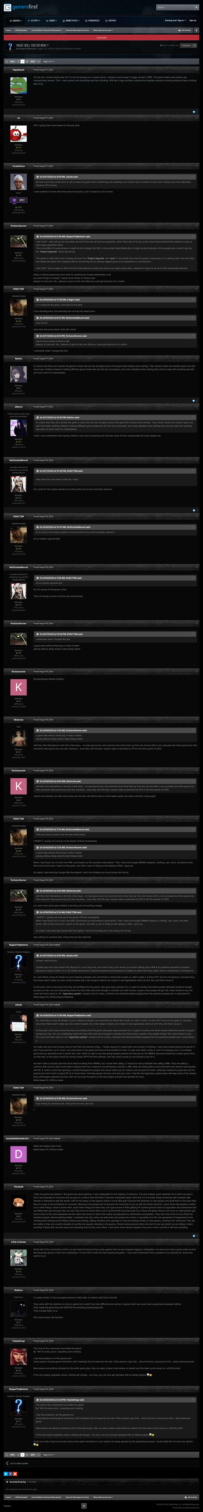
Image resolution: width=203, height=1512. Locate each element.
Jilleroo (18, 406)
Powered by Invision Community (186, 1508)
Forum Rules (93, 20)
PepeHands (18, 69)
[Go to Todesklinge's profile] (18, 1357)
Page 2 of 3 (48, 61)
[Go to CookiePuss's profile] (18, 182)
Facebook (196, 30)
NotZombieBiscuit (75, 317)
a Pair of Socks (18, 1242)
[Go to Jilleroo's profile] (18, 428)
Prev (12, 61)
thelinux (18, 1290)
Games (52, 20)
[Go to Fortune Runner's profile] (18, 241)
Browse (16, 20)
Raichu (18, 358)
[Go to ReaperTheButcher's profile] (10, 48)
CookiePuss (18, 166)
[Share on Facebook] (10, 1474)
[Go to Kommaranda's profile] (18, 687)
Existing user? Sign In (175, 20)
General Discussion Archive (68, 48)
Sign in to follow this (170, 45)
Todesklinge (18, 1341)
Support (112, 20)
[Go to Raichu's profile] (18, 374)
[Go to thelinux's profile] (18, 1308)
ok (18, 118)
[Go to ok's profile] (18, 134)
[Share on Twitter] (6, 1474)
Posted (43, 70)
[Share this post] (196, 70)
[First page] (7, 61)
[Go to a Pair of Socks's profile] (18, 1258)
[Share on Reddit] (15, 1474)
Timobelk (18, 1186)
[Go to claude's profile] (18, 1023)
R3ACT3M (18, 289)
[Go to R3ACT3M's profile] (18, 307)
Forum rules (101, 37)
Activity (34, 20)
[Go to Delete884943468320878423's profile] (18, 1154)
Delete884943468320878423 (21, 1138)
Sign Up (192, 20)
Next (33, 61)
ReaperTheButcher (27, 48)
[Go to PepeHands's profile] (18, 85)
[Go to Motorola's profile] (18, 738)
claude (69, 176)
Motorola (18, 719)
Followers (186, 45)
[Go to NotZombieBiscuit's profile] (18, 484)
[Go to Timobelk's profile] (18, 1202)
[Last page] (39, 61)
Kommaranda (18, 671)
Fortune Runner (18, 226)
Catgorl (71, 299)
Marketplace (71, 20)
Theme (7, 1506)
